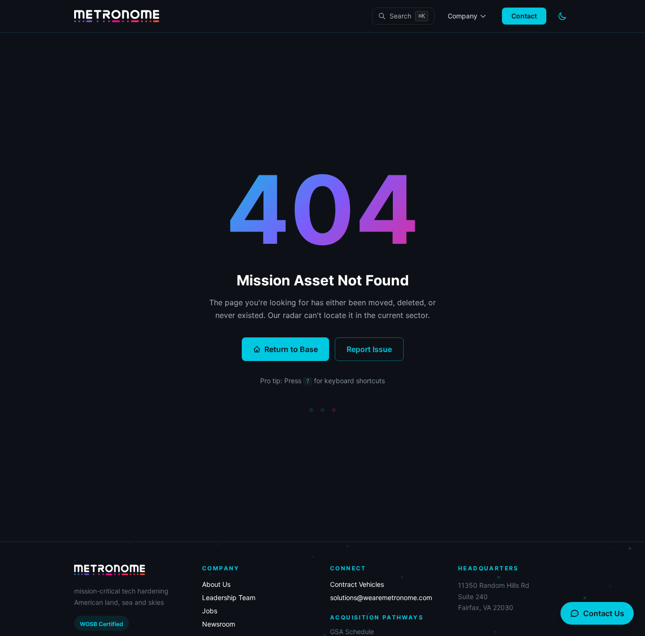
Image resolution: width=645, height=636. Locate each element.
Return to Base (291, 349)
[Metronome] (116, 16)
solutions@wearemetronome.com (381, 597)
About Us (216, 584)
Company (462, 16)
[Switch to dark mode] (562, 16)
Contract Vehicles (357, 584)
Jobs (209, 611)
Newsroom (218, 624)
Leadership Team (228, 597)
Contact (524, 16)
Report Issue (369, 349)
